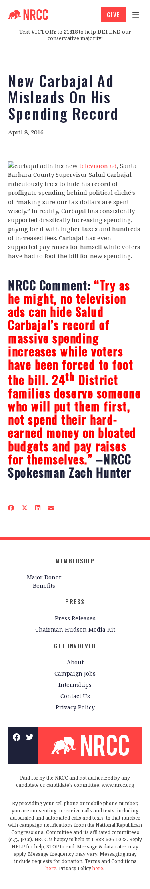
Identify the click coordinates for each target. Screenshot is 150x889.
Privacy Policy (75, 707)
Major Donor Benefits (44, 581)
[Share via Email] (51, 508)
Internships (75, 685)
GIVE (113, 14)
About (75, 662)
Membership (75, 560)
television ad (98, 166)
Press (75, 601)
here (51, 868)
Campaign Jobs (75, 673)
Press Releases (75, 618)
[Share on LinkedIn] (38, 508)
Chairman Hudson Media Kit (75, 629)
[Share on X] (25, 508)
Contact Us (75, 696)
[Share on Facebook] (11, 508)
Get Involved (75, 645)
